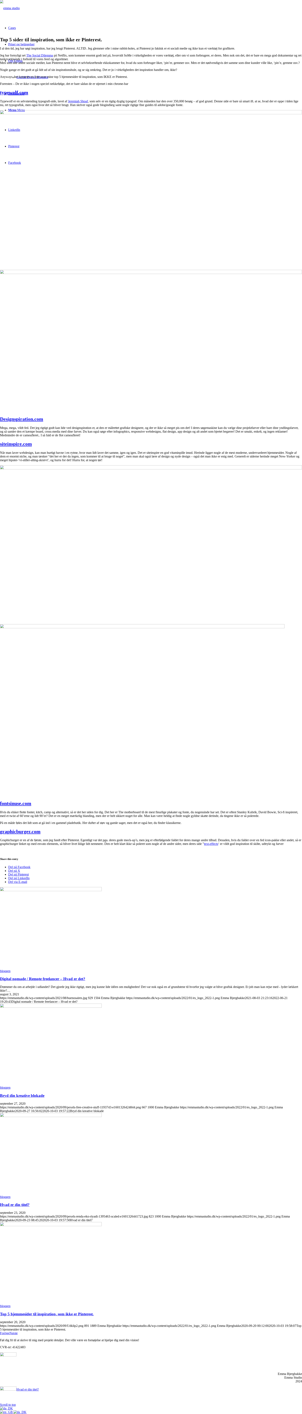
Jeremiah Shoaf (78, 101)
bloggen (5, 971)
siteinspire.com (16, 444)
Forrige (4, 1333)
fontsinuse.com (15, 803)
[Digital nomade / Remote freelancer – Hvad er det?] (51, 890)
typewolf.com (14, 92)
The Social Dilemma (39, 55)
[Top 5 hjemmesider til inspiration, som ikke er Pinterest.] (51, 1225)
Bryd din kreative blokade (22, 1095)
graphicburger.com (20, 831)
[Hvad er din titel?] (51, 1116)
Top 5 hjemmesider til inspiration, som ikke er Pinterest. (47, 1314)
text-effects (211, 844)
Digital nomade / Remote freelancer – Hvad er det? (42, 979)
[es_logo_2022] (10, 8)
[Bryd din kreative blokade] (51, 1006)
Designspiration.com (21, 419)
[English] (7, 1412)
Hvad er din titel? (15, 1205)
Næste (13, 1333)
